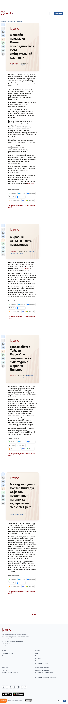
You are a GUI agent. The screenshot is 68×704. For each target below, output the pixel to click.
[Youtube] (14, 687)
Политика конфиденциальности (44, 672)
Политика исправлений (41, 663)
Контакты (38, 658)
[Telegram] (18, 687)
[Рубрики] (65, 13)
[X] (10, 687)
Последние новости (7, 653)
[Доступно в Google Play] (18, 694)
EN (58, 700)
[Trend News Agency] (6, 630)
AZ (61, 700)
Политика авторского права (43, 675)
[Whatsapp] (3, 687)
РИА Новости (31, 183)
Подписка (4, 670)
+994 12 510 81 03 (6, 643)
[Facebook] (7, 687)
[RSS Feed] (25, 687)
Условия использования (42, 670)
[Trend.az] (7, 13)
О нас (36, 653)
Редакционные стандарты (42, 660)
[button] (2, 24)
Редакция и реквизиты (41, 656)
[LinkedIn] (21, 687)
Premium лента (6, 656)
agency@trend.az (6, 645)
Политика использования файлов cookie (46, 677)
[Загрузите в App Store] (7, 694)
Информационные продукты (10, 672)
